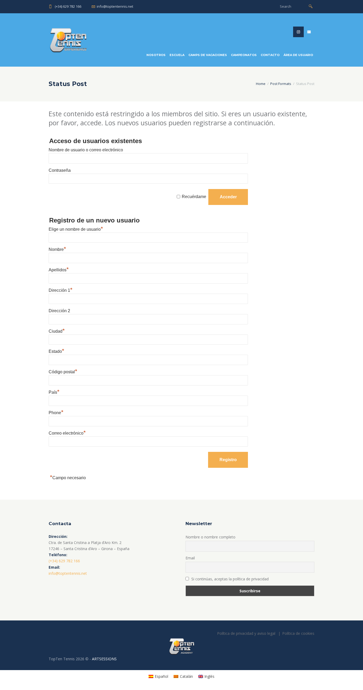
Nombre (57, 249)
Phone (56, 412)
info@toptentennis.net (115, 6)
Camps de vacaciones (207, 55)
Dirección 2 (59, 310)
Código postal (63, 372)
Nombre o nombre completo (210, 536)
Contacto (270, 55)
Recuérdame (194, 197)
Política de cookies (298, 633)
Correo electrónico (67, 433)
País (54, 392)
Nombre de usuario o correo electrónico (86, 150)
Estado (56, 351)
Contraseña (60, 170)
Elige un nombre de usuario (76, 229)
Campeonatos (244, 55)
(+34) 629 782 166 (68, 6)
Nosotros (156, 55)
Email (190, 557)
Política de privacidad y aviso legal (246, 633)
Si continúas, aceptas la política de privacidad (229, 578)
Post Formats (280, 83)
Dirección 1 (61, 290)
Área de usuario (298, 55)
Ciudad (57, 331)
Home (260, 83)
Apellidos (59, 270)
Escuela (177, 55)
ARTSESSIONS (104, 658)
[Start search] (310, 6)
